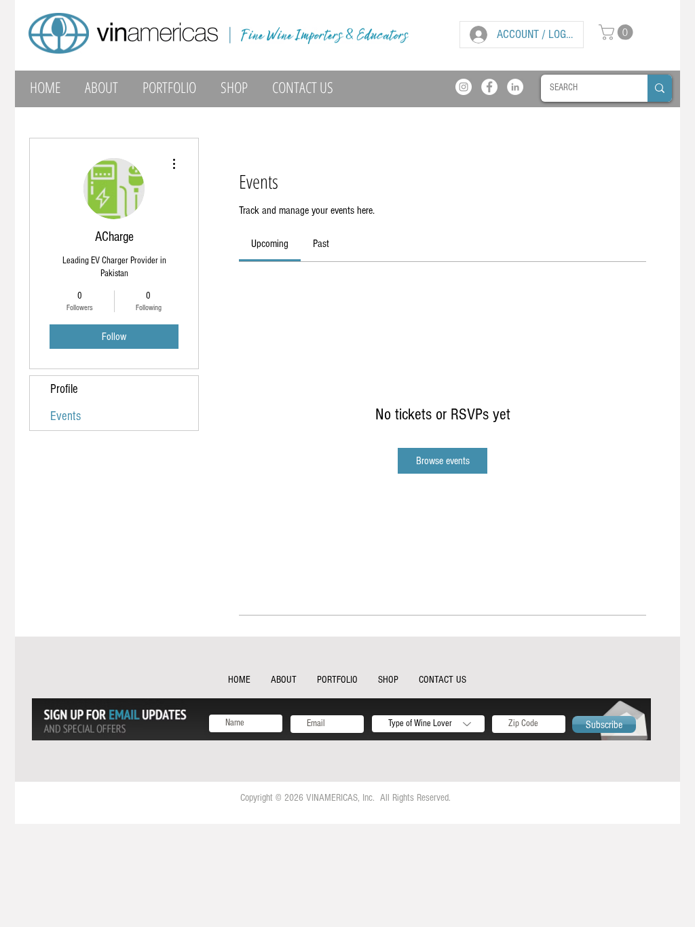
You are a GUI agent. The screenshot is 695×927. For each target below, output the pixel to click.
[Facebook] (489, 87)
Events (65, 416)
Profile (64, 389)
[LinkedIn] (515, 87)
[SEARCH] (659, 88)
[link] (269, 244)
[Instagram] (463, 87)
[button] (618, 32)
